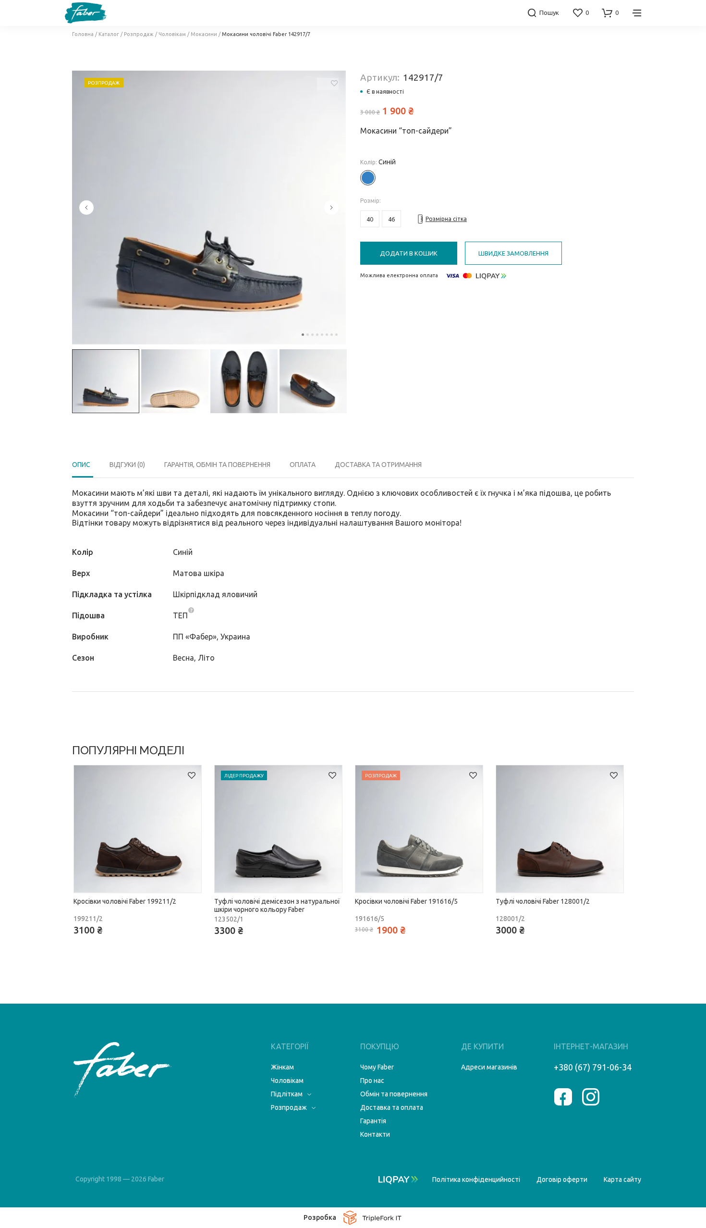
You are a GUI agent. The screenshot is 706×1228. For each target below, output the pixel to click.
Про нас (372, 1080)
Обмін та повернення (393, 1094)
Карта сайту (622, 1179)
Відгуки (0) (127, 464)
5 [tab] (322, 334)
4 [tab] (317, 334)
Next (331, 207)
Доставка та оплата (391, 1107)
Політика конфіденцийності (476, 1179)
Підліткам (287, 1094)
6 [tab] (327, 334)
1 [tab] (303, 334)
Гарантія (373, 1121)
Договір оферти (561, 1179)
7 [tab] (331, 334)
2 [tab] (307, 334)
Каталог (108, 34)
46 (391, 219)
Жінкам (282, 1067)
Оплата (303, 464)
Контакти (375, 1134)
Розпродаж (139, 34)
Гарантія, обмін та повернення (217, 464)
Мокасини (204, 34)
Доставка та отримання (378, 464)
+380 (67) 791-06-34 (593, 1067)
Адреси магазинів (489, 1067)
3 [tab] (312, 334)
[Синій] (368, 177)
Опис (81, 464)
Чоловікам (172, 34)
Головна (83, 34)
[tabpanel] (209, 207)
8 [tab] (336, 334)
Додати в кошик (409, 253)
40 (369, 219)
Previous (86, 207)
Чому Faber (377, 1067)
